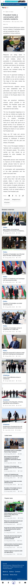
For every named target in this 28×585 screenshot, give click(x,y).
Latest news (8, 435)
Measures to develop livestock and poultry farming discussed (13, 521)
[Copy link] (22, 195)
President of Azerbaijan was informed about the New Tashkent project (13, 468)
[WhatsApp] (19, 195)
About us (5, 571)
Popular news (9, 498)
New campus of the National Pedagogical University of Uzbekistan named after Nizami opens (12, 458)
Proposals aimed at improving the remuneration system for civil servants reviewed (13, 537)
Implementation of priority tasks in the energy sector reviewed (13, 544)
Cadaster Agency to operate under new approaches (13, 551)
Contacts (17, 571)
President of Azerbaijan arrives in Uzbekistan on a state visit (13, 488)
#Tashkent (7, 202)
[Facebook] (12, 195)
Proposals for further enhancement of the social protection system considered (13, 529)
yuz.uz (23, 579)
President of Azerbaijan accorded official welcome (13, 482)
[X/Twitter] (15, 195)
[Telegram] (8, 195)
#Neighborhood (16, 199)
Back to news (9, 11)
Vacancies (6, 574)
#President (7, 199)
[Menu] (25, 7)
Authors (11, 571)
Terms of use (13, 574)
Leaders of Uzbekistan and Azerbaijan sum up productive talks (13, 475)
